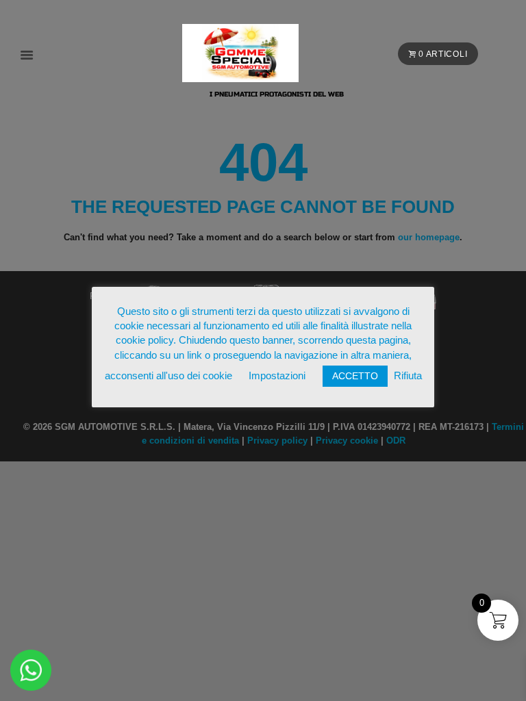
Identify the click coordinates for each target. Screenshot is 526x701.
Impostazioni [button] (277, 375)
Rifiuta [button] (408, 375)
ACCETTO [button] (355, 375)
